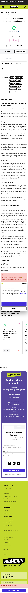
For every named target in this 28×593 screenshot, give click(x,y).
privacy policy (23, 293)
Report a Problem (7, 513)
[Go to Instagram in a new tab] (6, 577)
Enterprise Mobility (15, 36)
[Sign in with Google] (9, 463)
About (9, 46)
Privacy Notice (19, 474)
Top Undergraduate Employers (10, 501)
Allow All (14, 304)
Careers (5, 554)
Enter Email (6, 443)
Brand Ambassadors (8, 528)
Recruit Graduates (8, 525)
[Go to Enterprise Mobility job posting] (12, 325)
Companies (6, 493)
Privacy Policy (7, 540)
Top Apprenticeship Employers (10, 496)
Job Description (20, 51)
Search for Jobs (7, 488)
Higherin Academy (8, 551)
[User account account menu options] (25, 7)
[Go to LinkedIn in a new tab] (3, 577)
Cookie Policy (7, 542)
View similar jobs (13, 590)
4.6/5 (21, 46)
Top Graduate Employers (9, 498)
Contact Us (6, 510)
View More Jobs (3, 367)
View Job (6, 350)
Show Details (21, 299)
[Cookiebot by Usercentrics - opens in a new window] (21, 283)
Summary (7, 51)
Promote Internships (8, 520)
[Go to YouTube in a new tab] (12, 577)
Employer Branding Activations (11, 530)
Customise (13, 308)
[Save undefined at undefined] (19, 350)
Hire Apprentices (7, 522)
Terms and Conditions (8, 537)
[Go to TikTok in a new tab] (9, 577)
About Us (6, 549)
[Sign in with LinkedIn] (14, 463)
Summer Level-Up (8, 504)
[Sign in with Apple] (18, 463)
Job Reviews (6, 491)
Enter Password (7, 451)
